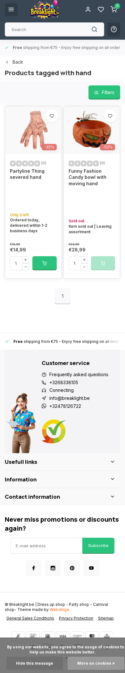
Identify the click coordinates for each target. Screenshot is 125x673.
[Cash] (18, 636)
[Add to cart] (44, 263)
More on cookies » (96, 663)
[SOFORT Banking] (77, 636)
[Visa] (62, 636)
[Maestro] (92, 636)
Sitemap (106, 618)
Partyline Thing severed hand (27, 174)
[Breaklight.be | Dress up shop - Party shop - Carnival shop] (44, 9)
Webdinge (59, 609)
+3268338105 (63, 382)
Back (18, 62)
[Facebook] (34, 568)
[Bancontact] (33, 636)
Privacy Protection (76, 618)
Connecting (61, 390)
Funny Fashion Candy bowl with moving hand (87, 177)
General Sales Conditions (30, 618)
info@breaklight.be (69, 398)
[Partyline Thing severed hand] (33, 130)
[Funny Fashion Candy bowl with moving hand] (92, 130)
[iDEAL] (47, 636)
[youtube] (91, 568)
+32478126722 (65, 406)
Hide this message (34, 663)
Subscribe (98, 545)
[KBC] (106, 636)
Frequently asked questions (78, 374)
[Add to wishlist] (52, 115)
